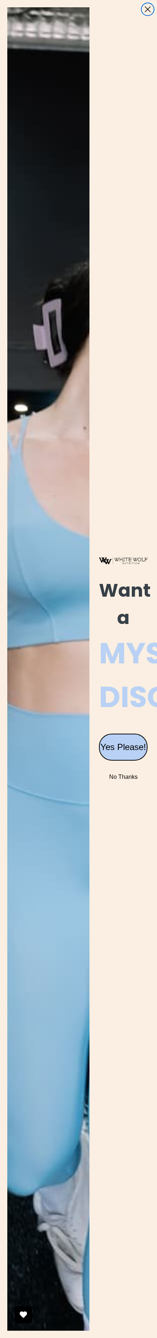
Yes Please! (123, 747)
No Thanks (123, 777)
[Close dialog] (147, 9)
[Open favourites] (23, 1314)
